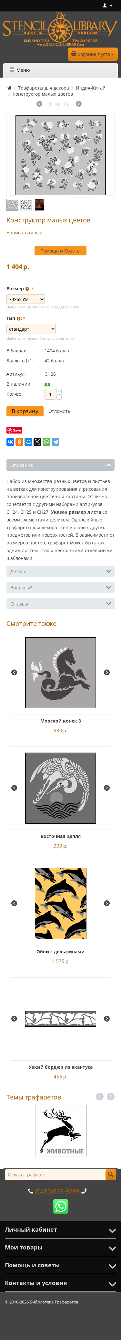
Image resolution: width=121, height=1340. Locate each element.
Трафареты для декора (43, 88)
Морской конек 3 (60, 721)
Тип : (14, 318)
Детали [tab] (18, 571)
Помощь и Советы (60, 251)
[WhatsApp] (46, 442)
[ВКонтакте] (10, 442)
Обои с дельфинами (60, 952)
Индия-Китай (91, 88)
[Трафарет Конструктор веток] (60, 155)
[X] (37, 442)
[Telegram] (55, 442)
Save (17, 430)
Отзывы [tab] (19, 604)
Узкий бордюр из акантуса (61, 1067)
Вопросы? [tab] (21, 587)
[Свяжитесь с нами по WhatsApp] (60, 1206)
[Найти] (111, 1174)
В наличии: (19, 384)
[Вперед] (79, 104)
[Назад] (39, 104)
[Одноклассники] (19, 442)
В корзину (25, 411)
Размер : (18, 288)
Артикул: (16, 374)
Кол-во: (14, 394)
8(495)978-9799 (57, 1191)
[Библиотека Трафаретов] (60, 29)
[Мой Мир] (28, 442)
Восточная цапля (61, 836)
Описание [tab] (21, 465)
